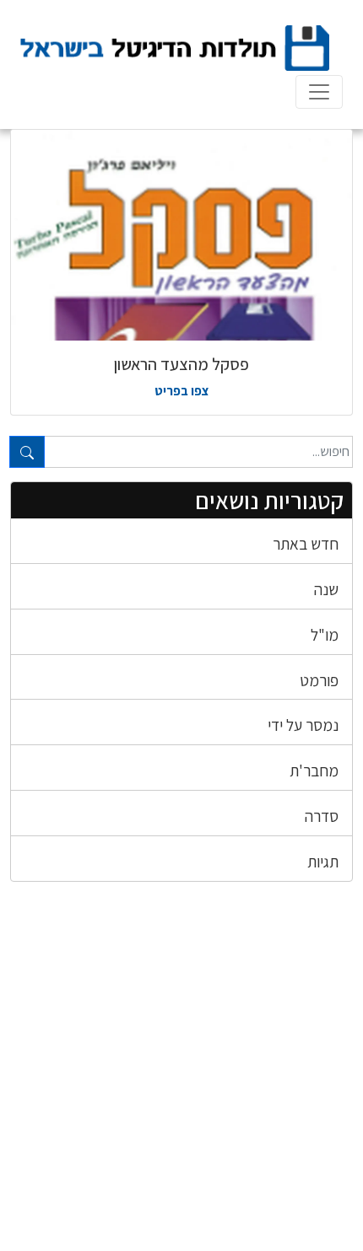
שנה (326, 589)
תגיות (323, 861)
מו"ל (325, 635)
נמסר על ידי (303, 725)
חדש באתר (306, 544)
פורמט (319, 680)
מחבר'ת (314, 770)
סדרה (322, 816)
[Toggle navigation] (319, 92)
